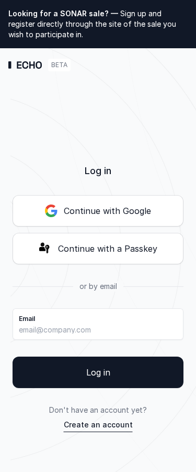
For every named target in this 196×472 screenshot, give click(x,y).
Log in (98, 372)
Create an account (98, 424)
